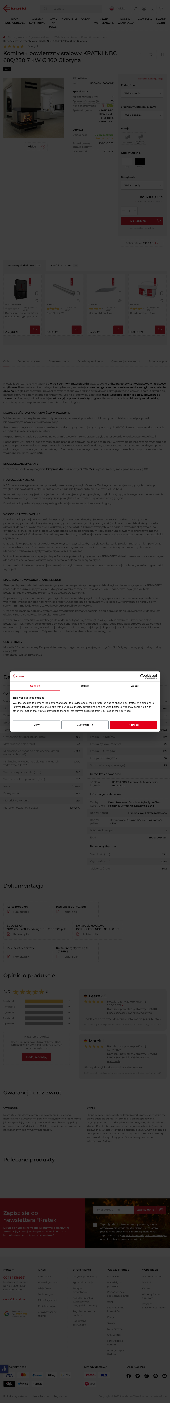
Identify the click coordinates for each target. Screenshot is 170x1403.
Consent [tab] (35, 685)
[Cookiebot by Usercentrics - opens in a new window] (142, 676)
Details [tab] (85, 685)
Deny (37, 724)
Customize (83, 724)
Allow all (134, 724)
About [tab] (134, 685)
